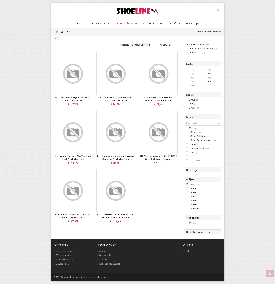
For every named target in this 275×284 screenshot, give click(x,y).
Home (80, 23)
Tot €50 (192, 192)
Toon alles (194, 184)
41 (190, 69)
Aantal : (164, 44)
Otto (193, 223)
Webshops (192, 23)
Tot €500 (193, 204)
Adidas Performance (199, 140)
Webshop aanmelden (110, 263)
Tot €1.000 (194, 208)
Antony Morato (196, 148)
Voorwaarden (105, 255)
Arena (192, 152)
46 (207, 77)
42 (207, 69)
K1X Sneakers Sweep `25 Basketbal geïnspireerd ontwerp (72, 99)
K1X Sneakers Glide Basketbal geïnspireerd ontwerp (116, 99)
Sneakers (197, 52)
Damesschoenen (100, 23)
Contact (103, 251)
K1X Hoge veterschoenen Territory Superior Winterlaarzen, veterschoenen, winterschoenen (115, 158)
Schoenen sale (63, 263)
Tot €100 (193, 196)
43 (190, 73)
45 (190, 77)
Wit (191, 103)
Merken (175, 23)
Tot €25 (192, 188)
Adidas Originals (198, 136)
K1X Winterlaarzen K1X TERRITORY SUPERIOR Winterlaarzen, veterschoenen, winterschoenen (158, 158)
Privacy (103, 259)
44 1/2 (210, 81)
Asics (192, 160)
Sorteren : (125, 44)
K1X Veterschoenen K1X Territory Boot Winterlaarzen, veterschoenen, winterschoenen (73, 158)
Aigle (192, 144)
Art (191, 156)
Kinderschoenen (153, 23)
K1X (57, 38)
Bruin (192, 99)
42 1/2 (192, 85)
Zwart (192, 107)
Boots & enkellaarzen (203, 48)
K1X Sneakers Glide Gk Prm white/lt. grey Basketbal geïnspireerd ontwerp (158, 100)
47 (190, 81)
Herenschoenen (126, 23)
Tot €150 (193, 200)
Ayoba (76, 277)
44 (207, 73)
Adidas (192, 132)
